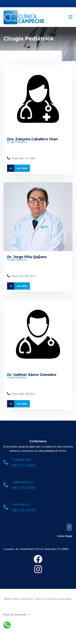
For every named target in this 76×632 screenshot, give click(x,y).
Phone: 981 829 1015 (23, 276)
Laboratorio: (22, 482)
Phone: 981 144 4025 (23, 394)
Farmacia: (21, 504)
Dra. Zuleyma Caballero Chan (32, 139)
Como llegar (64, 536)
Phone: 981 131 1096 (23, 158)
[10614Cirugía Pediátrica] (38, 66)
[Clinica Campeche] (19, 17)
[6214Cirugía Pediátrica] (38, 184)
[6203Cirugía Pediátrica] (38, 302)
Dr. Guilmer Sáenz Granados (31, 375)
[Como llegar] (69, 527)
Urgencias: (21, 459)
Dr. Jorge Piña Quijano (27, 257)
